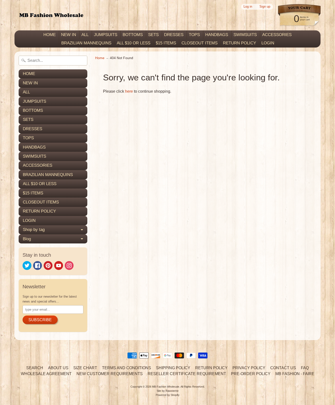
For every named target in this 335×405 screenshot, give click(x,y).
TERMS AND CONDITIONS (126, 368)
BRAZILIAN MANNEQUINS (86, 43)
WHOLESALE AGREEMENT (46, 374)
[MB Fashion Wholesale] (51, 15)
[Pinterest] (48, 265)
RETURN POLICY (239, 43)
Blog (27, 239)
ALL (85, 34)
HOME (49, 34)
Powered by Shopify (168, 394)
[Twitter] (27, 265)
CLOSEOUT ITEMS (199, 43)
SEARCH (34, 368)
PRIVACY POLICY (248, 368)
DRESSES (173, 34)
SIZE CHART (85, 368)
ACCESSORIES (277, 34)
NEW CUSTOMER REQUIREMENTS (110, 374)
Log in (248, 6)
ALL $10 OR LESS (133, 43)
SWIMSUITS (245, 34)
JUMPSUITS (105, 34)
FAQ (305, 368)
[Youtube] (58, 265)
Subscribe (40, 320)
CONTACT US (283, 368)
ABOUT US (58, 368)
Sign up (264, 6)
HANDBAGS (216, 34)
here (129, 91)
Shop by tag (34, 229)
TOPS (194, 34)
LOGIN (267, 43)
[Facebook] (37, 265)
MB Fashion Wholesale (165, 386)
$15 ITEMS (166, 43)
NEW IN (68, 34)
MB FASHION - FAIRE (294, 374)
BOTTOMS (133, 34)
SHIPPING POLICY (173, 368)
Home (99, 58)
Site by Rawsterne (168, 390)
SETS (153, 34)
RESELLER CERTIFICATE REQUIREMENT (187, 374)
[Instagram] (69, 265)
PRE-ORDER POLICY (251, 374)
